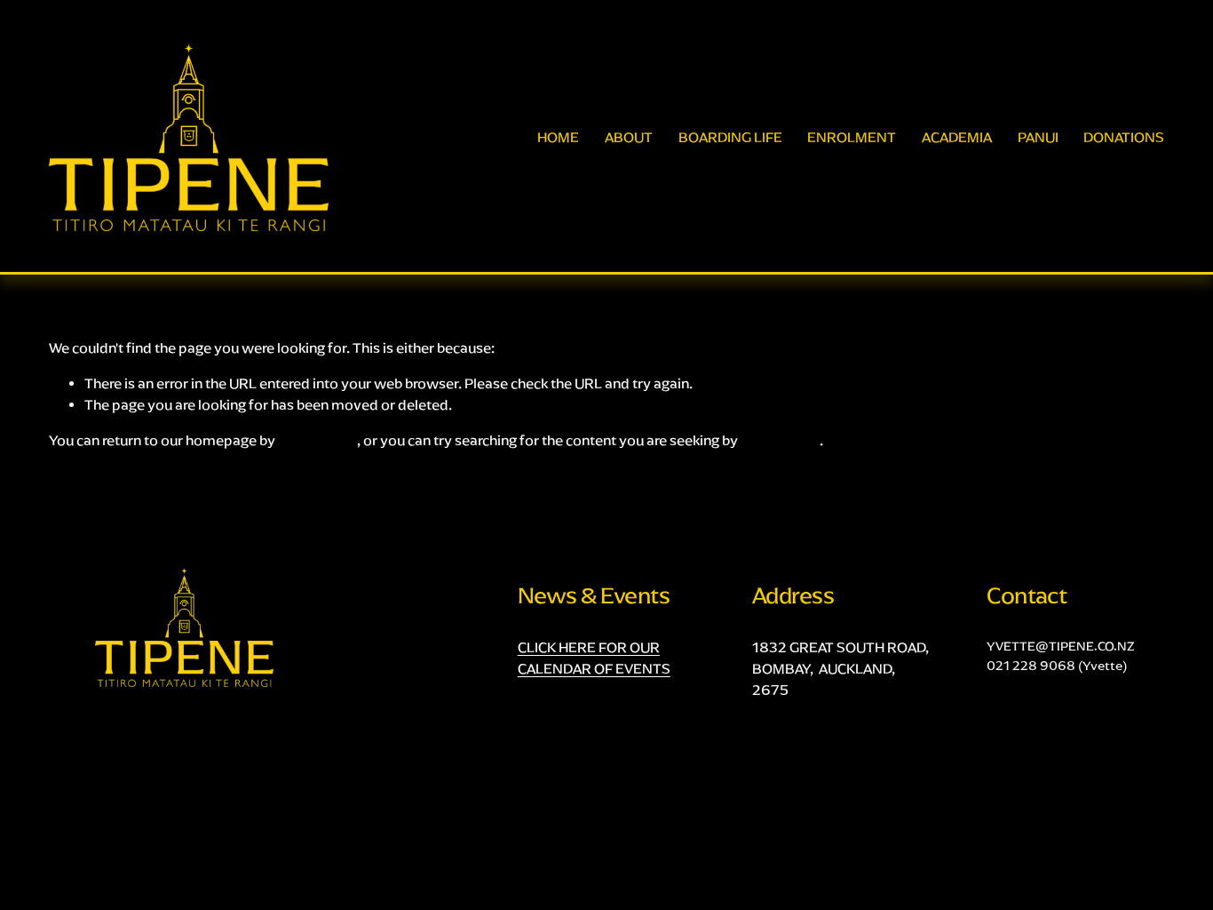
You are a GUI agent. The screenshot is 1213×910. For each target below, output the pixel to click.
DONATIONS (1123, 137)
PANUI (1038, 137)
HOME (558, 137)
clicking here (317, 440)
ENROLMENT (851, 137)
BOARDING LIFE (730, 137)
